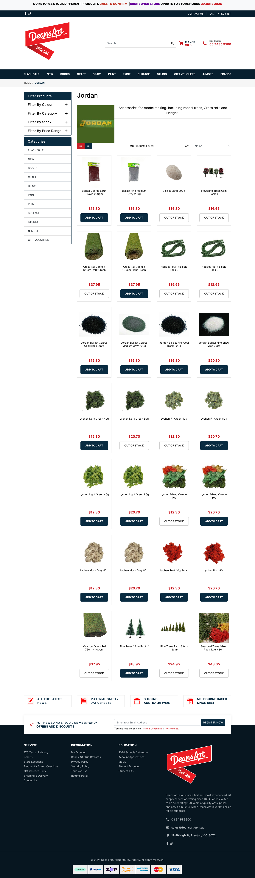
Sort (186, 145)
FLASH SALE (32, 74)
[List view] (88, 146)
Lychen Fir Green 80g (214, 418)
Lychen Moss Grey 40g (94, 570)
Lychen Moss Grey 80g (134, 570)
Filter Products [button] (40, 96)
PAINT (32, 195)
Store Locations (33, 761)
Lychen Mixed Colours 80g (213, 496)
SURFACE (34, 212)
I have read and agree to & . (148, 728)
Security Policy (80, 766)
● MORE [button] (207, 74)
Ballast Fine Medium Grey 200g (134, 192)
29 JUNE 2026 (211, 4)
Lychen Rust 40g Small (174, 570)
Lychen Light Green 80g (134, 494)
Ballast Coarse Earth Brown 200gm (94, 192)
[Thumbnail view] (81, 146)
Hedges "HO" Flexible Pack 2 (174, 268)
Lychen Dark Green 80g (134, 418)
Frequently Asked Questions (41, 766)
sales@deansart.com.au (187, 827)
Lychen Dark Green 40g (94, 418)
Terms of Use (79, 771)
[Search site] (172, 43)
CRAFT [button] (81, 74)
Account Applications (131, 757)
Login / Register (220, 13)
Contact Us (31, 780)
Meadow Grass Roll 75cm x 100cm (94, 648)
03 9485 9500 (220, 44)
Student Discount (129, 766)
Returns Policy (79, 775)
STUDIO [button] (162, 74)
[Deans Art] (47, 42)
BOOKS (65, 74)
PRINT (32, 204)
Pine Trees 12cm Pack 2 (134, 646)
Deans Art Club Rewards (86, 757)
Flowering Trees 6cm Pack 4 (214, 192)
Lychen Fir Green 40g (174, 418)
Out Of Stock (174, 217)
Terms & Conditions (152, 728)
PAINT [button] (112, 74)
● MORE (33, 230)
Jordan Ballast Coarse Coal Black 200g (94, 344)
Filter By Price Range (44, 131)
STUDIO (33, 221)
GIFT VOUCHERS (184, 74)
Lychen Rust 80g (214, 570)
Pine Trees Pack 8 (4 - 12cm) (174, 648)
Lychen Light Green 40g (94, 494)
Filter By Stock (39, 122)
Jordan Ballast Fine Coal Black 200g (174, 344)
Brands (28, 757)
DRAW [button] (97, 74)
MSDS (122, 761)
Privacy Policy (171, 728)
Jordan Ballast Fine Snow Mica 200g (214, 344)
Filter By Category (42, 113)
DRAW (31, 186)
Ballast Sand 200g (174, 190)
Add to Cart (94, 217)
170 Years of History (36, 752)
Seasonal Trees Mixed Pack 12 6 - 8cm (214, 648)
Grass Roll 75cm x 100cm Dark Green (94, 268)
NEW (50, 74)
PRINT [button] (126, 74)
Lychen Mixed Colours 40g (174, 496)
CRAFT (32, 177)
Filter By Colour (40, 105)
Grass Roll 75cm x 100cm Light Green (134, 268)
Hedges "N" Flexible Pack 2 (214, 268)
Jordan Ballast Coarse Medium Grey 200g (134, 344)
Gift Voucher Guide (35, 771)
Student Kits (126, 771)
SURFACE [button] (144, 74)
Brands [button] (225, 74)
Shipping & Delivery (36, 775)
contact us (195, 13)
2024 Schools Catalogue (133, 752)
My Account (78, 752)
